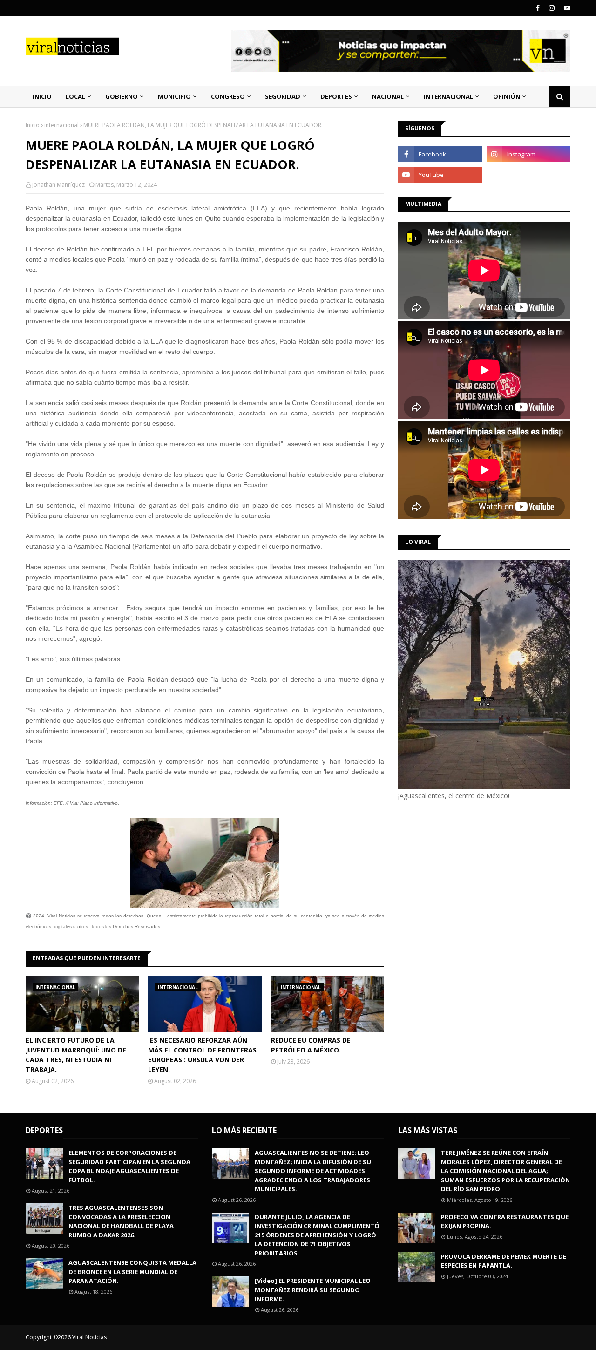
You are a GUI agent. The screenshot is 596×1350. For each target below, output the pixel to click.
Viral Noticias (89, 1337)
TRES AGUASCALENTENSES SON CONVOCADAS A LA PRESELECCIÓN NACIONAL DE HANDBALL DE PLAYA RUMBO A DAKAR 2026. (121, 1221)
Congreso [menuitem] (228, 96)
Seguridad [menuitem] (282, 96)
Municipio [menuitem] (174, 96)
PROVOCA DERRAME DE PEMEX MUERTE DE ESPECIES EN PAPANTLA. (503, 1261)
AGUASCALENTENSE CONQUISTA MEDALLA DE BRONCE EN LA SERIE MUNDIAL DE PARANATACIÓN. (132, 1271)
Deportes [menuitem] (336, 96)
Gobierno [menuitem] (121, 96)
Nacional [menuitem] (388, 96)
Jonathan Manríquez (58, 185)
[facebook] (538, 8)
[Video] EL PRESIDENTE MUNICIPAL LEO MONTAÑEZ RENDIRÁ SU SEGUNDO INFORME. (313, 1289)
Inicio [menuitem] (42, 96)
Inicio (33, 125)
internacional (61, 125)
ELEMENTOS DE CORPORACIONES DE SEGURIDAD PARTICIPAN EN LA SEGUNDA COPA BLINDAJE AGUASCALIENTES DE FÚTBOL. (129, 1166)
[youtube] (566, 8)
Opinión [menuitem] (506, 96)
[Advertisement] (476, 879)
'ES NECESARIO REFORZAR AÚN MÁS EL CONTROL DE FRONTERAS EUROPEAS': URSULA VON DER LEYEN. (202, 1055)
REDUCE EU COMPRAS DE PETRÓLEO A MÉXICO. (311, 1045)
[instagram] (552, 8)
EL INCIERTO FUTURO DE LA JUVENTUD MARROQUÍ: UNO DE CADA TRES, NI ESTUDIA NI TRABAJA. (76, 1055)
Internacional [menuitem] (448, 96)
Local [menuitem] (75, 96)
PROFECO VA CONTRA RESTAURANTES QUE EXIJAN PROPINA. (505, 1221)
